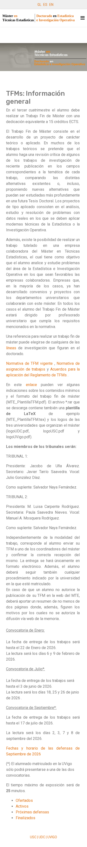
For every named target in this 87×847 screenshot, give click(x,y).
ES (45, 5)
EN (51, 5)
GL (39, 5)
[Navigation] (82, 18)
